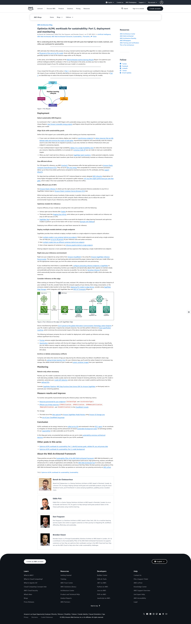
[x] (144, 614)
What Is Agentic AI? (30, 583)
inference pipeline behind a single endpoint (79, 245)
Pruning (41, 340)
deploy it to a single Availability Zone (82, 148)
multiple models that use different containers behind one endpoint (63, 242)
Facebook (124, 66)
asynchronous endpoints (85, 138)
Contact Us (137, 575)
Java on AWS (101, 590)
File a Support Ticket (141, 579)
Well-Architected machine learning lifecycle (80, 59)
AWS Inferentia (97, 176)
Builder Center (102, 575)
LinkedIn (124, 68)
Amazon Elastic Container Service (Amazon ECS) (70, 191)
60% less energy (72, 167)
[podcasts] (163, 614)
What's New (28, 594)
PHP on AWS (101, 594)
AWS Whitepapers (125, 40)
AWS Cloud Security (31, 590)
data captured (56, 414)
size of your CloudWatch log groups (53, 417)
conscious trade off (79, 150)
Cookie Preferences (47, 617)
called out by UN (73, 426)
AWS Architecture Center (127, 34)
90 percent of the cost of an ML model (51, 53)
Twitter (124, 64)
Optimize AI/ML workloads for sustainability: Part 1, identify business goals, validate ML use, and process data (73, 446)
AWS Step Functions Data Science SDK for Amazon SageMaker (76, 386)
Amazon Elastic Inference (48, 189)
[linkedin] (150, 614)
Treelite (63, 211)
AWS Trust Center (66, 583)
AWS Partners (65, 602)
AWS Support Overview (142, 590)
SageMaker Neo (44, 219)
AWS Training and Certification (129, 43)
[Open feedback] (189, 312)
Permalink (86, 36)
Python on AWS (102, 587)
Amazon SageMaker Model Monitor (74, 414)
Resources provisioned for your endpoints (52, 401)
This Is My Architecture (127, 45)
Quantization (43, 343)
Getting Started (65, 575)
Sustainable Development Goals (87, 428)
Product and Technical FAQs (70, 594)
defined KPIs (45, 382)
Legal (135, 602)
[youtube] (160, 614)
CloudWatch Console (82, 407)
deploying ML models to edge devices (82, 287)
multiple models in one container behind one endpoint (60, 237)
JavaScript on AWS (103, 598)
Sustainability (74, 472)
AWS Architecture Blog (44, 25)
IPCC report (98, 426)
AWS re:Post (107, 467)
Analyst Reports (66, 598)
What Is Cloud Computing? (33, 579)
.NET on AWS (101, 583)
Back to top (94, 606)
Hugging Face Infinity (59, 214)
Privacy (26, 617)
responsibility (46, 431)
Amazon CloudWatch (74, 257)
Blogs (26, 598)
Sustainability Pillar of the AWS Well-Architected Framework (75, 458)
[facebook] (147, 614)
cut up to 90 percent (57, 239)
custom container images (81, 362)
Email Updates (126, 73)
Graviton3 (64, 165)
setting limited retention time (56, 360)
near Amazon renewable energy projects (59, 124)
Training (63, 579)
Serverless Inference (93, 270)
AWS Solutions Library (68, 587)
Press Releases (29, 602)
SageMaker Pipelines (49, 386)
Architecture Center (67, 590)
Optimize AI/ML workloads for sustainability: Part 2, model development (62, 449)
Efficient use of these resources (49, 404)
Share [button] (94, 36)
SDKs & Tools (102, 579)
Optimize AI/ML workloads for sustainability (55, 472)
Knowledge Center (140, 587)
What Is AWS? (29, 575)
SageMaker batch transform (82, 155)
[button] (51, 8)
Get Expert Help (139, 594)
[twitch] (157, 614)
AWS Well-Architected (126, 36)
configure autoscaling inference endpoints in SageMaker (90, 265)
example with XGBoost (87, 221)
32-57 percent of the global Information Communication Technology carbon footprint (84, 325)
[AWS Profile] (161, 2)
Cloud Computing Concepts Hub (35, 587)
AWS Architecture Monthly (128, 38)
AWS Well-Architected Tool (86, 463)
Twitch (124, 70)
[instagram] (153, 614)
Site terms (34, 617)
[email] (166, 614)
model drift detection (61, 380)
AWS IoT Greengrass (79, 289)
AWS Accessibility (140, 598)
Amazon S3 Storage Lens (97, 414)
